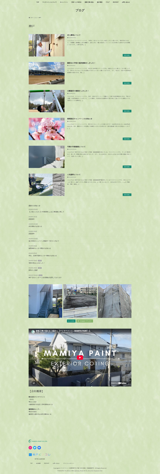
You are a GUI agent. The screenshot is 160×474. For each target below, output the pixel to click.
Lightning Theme (79, 470)
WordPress (68, 470)
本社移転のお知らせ (35, 226)
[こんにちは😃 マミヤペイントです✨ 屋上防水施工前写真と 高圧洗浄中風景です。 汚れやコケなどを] (80, 301)
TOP (31, 463)
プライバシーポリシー (68, 463)
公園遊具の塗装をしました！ (78, 91)
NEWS (39, 260)
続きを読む (127, 55)
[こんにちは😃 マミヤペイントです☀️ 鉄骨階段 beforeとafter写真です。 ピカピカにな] (45, 301)
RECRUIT (46, 463)
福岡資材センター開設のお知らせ (40, 248)
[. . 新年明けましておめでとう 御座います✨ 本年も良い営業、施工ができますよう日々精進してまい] (114, 301)
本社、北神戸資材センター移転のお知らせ (43, 255)
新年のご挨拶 (33, 270)
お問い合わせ (56, 463)
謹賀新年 (32, 219)
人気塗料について (74, 174)
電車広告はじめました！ (37, 263)
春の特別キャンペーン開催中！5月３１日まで (44, 241)
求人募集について (74, 35)
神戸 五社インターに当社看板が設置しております (45, 277)
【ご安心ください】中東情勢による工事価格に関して (46, 212)
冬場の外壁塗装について (76, 147)
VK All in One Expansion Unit (93, 470)
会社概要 (38, 463)
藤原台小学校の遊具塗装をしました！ (81, 63)
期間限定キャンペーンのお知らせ (79, 119)
